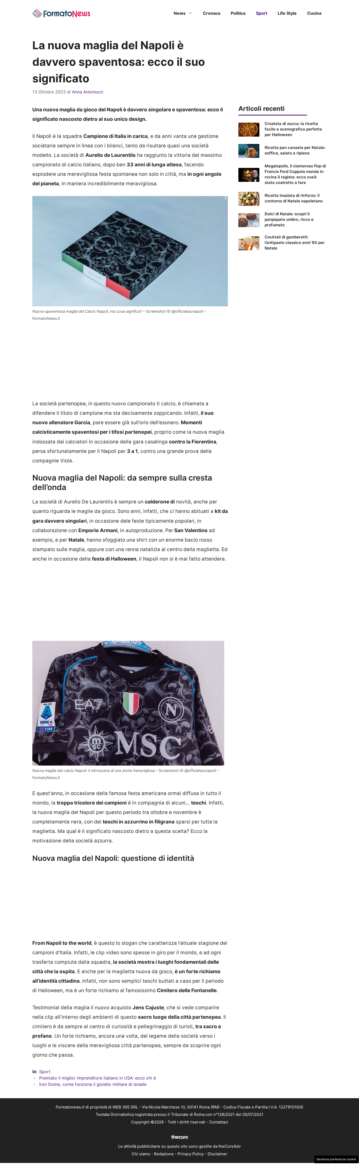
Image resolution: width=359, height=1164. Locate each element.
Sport (261, 13)
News (180, 13)
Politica (238, 13)
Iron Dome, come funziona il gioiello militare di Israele (92, 1084)
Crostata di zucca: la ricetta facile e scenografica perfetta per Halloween (293, 129)
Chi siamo (141, 1153)
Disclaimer (217, 1153)
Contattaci (218, 1122)
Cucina (314, 13)
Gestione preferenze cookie (336, 1159)
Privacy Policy (191, 1153)
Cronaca (211, 13)
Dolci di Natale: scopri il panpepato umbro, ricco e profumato (289, 219)
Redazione (164, 1153)
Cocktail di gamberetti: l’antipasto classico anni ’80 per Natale (295, 242)
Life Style (287, 13)
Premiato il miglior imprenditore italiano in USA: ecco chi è (97, 1078)
